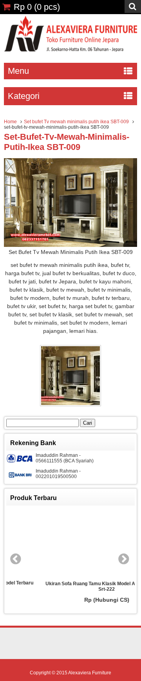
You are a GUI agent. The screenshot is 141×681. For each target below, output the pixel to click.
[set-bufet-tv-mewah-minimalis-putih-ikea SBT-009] (70, 245)
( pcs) (37, 7)
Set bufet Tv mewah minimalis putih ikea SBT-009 (76, 121)
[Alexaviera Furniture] (70, 50)
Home (10, 121)
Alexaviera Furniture (89, 673)
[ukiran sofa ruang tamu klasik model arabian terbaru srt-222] (83, 543)
